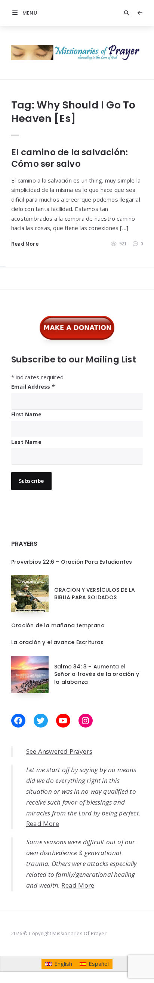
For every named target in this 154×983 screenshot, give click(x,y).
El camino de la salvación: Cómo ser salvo (69, 158)
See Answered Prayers (59, 751)
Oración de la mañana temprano (58, 625)
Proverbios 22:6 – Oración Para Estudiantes (71, 562)
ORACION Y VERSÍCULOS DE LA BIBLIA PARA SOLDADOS (94, 593)
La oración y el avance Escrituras (57, 642)
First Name (26, 414)
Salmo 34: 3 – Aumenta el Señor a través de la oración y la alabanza (96, 674)
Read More (24, 243)
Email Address (33, 386)
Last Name (26, 441)
